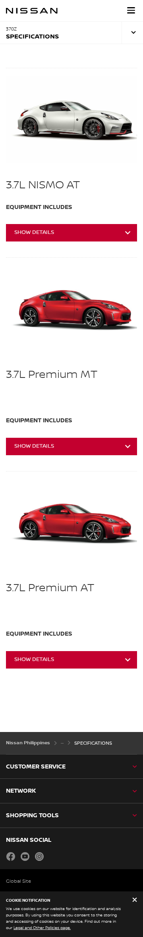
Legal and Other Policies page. (42, 927)
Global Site (18, 881)
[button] (131, 10)
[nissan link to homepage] (32, 10)
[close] (134, 900)
